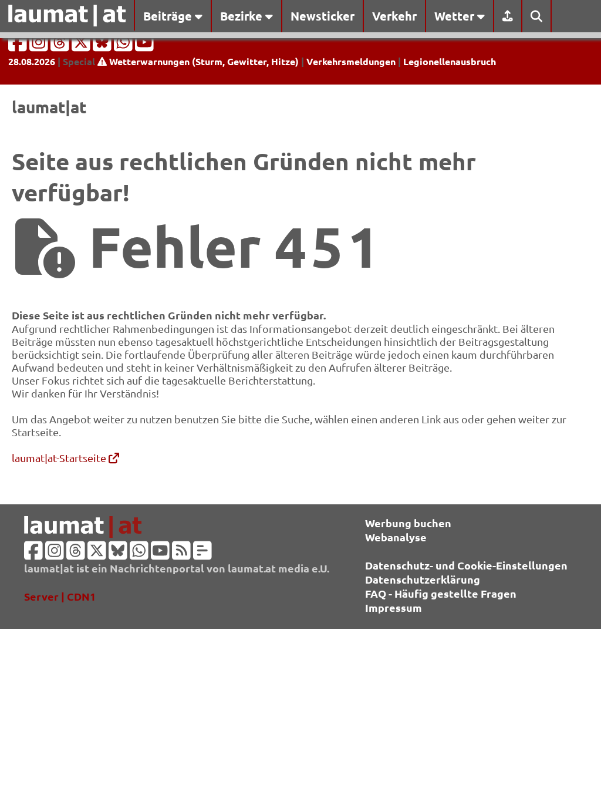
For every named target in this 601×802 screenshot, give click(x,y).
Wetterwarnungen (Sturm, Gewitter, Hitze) (203, 61)
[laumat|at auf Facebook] (18, 45)
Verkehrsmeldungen (351, 61)
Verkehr (394, 15)
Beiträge (169, 15)
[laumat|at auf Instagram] (39, 45)
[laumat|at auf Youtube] (144, 45)
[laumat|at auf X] (82, 45)
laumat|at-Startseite (60, 457)
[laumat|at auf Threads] (61, 45)
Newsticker (322, 15)
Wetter (455, 15)
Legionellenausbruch (449, 61)
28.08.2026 (31, 61)
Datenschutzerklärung (422, 579)
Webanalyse (396, 537)
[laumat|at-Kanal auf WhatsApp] (124, 45)
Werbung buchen (408, 523)
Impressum (393, 607)
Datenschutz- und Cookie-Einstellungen (466, 565)
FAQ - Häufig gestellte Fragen (440, 593)
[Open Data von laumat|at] (202, 554)
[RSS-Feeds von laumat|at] (181, 554)
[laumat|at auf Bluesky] (103, 45)
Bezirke (242, 15)
